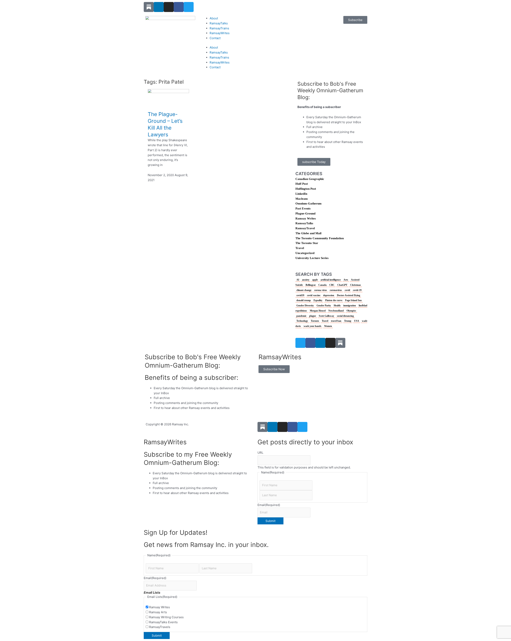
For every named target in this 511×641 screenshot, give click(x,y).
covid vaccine (313, 295)
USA (356, 321)
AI (297, 279)
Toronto (315, 321)
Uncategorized (304, 253)
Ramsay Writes (305, 218)
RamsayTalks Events (163, 622)
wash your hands (312, 326)
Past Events (303, 208)
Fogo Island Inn (353, 300)
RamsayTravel (305, 228)
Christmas (355, 285)
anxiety (305, 279)
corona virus (320, 290)
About (214, 18)
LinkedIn (301, 193)
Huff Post (301, 183)
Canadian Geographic (309, 179)
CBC (332, 285)
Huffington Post (305, 188)
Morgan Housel (318, 310)
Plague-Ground (305, 213)
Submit (270, 521)
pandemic (301, 316)
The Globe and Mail (308, 233)
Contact (215, 38)
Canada (322, 285)
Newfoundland (336, 310)
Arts (346, 279)
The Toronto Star (306, 243)
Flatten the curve (333, 300)
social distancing (345, 316)
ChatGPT (342, 285)
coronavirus (336, 290)
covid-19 (357, 290)
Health (337, 305)
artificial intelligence (331, 279)
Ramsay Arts (158, 612)
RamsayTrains (219, 28)
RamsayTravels (159, 627)
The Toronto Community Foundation (319, 238)
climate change (303, 290)
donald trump (303, 300)
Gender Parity (324, 305)
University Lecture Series (312, 258)
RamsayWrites (220, 33)
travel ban (336, 321)
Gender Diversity (305, 305)
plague (312, 316)
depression (328, 295)
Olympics (351, 310)
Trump (347, 321)
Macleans (301, 198)
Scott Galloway (326, 316)
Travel (299, 248)
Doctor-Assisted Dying (348, 295)
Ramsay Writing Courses (166, 617)
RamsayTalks (219, 23)
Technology (302, 321)
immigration (349, 305)
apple (315, 279)
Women (328, 326)
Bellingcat (311, 285)
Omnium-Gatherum (308, 203)
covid (347, 290)
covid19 (300, 295)
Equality (318, 300)
